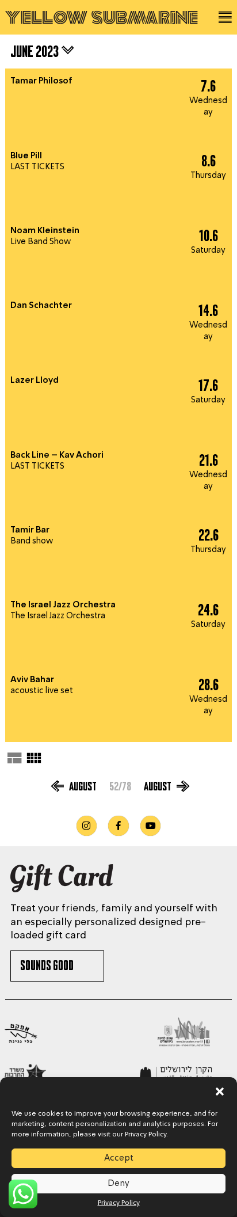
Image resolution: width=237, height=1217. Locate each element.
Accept (118, 1158)
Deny (118, 1184)
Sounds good (47, 967)
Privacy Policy (119, 1203)
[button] (219, 1091)
